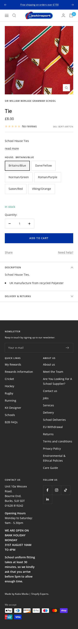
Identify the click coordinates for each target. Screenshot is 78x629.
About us (49, 364)
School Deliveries (54, 420)
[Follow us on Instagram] (56, 490)
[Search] (14, 15)
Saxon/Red (16, 189)
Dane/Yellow (43, 165)
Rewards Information (19, 372)
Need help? (65, 252)
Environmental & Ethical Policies (54, 458)
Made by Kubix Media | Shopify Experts (26, 594)
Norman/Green (19, 177)
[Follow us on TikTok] (65, 490)
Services (48, 405)
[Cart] (71, 15)
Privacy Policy (52, 448)
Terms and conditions (57, 441)
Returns (48, 434)
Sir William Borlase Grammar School (30, 100)
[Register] (67, 347)
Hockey (9, 386)
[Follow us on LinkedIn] (47, 499)
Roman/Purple (47, 177)
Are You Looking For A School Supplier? (57, 381)
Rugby (9, 393)
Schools (10, 415)
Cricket (9, 379)
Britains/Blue (17, 165)
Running (10, 400)
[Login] (63, 15)
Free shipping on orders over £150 (39, 3)
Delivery (48, 412)
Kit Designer (13, 408)
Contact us (50, 391)
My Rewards (13, 364)
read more (12, 148)
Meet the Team (53, 372)
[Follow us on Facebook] (47, 490)
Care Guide (50, 468)
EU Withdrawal (53, 427)
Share (9, 252)
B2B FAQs (11, 422)
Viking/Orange (41, 189)
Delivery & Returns (18, 296)
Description (13, 267)
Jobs (46, 398)
